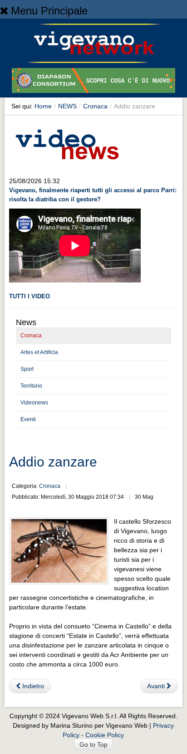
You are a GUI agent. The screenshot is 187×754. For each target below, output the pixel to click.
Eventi (28, 419)
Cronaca (95, 106)
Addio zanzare (53, 461)
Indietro (32, 686)
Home (43, 106)
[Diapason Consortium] (93, 82)
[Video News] (66, 142)
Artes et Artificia (39, 352)
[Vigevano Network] (93, 43)
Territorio (31, 386)
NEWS (67, 106)
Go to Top (93, 744)
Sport (27, 369)
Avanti (157, 686)
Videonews (34, 402)
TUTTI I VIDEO (29, 296)
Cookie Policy (104, 735)
